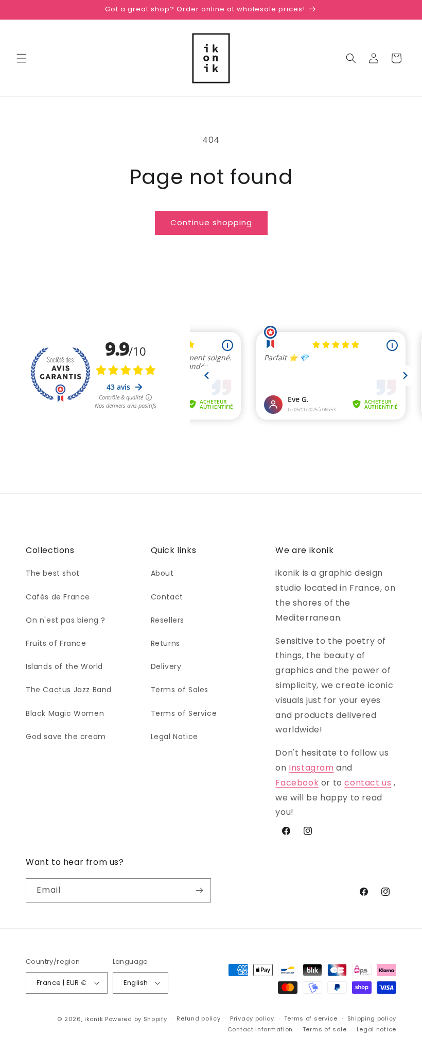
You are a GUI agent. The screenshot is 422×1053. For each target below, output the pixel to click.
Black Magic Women (65, 713)
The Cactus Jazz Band (69, 689)
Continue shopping (211, 222)
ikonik (93, 1019)
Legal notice (376, 1029)
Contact (167, 597)
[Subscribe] (199, 890)
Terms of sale (325, 1029)
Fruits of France (56, 643)
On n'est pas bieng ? (66, 620)
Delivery (166, 666)
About (162, 573)
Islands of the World (64, 666)
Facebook (297, 783)
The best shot (53, 573)
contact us (367, 783)
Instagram (311, 768)
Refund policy (198, 1018)
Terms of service (311, 1018)
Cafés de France (58, 597)
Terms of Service (184, 713)
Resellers (167, 620)
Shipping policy (372, 1018)
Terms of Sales (179, 689)
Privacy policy (252, 1018)
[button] (21, 58)
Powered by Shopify (136, 1019)
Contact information (260, 1029)
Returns (165, 643)
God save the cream (66, 736)
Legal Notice (174, 736)
